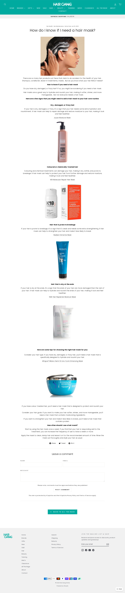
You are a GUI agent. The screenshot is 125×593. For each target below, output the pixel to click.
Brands (20, 8)
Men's (80, 8)
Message (24, 470)
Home (12, 8)
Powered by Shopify (62, 586)
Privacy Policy (71, 495)
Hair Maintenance (59, 26)
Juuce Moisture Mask (62, 118)
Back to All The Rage (64, 512)
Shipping (55, 538)
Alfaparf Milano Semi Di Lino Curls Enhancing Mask (62, 361)
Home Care (68, 26)
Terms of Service (86, 495)
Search (54, 535)
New (38, 8)
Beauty (60, 8)
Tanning (71, 8)
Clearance (89, 8)
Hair (51, 8)
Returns (54, 541)
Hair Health (49, 26)
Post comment (62, 490)
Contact (62, 11)
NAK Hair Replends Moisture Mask (62, 297)
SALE (44, 8)
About (112, 8)
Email (65, 461)
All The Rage (102, 8)
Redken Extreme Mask (62, 235)
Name (22, 461)
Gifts (30, 8)
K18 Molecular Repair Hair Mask (62, 180)
